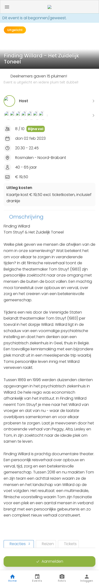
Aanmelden (52, 561)
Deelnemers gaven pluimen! (41, 79)
